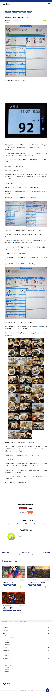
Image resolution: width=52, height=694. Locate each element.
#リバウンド (15, 13)
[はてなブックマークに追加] (26, 524)
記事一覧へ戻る (26, 552)
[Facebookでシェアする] (17, 524)
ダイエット (15, 11)
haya (19, 536)
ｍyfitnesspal (16, 240)
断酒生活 (7, 642)
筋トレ (7, 669)
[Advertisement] (26, 91)
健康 (20, 11)
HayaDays (6, 4)
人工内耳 (7, 652)
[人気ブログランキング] (30, 508)
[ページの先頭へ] (47, 690)
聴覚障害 (6, 650)
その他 (5, 627)
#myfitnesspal (7, 13)
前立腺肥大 (8, 640)
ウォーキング (8, 11)
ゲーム (5, 630)
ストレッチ (8, 667)
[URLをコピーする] (43, 524)
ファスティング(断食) (10, 637)
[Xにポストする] (9, 524)
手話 (7, 655)
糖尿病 (24, 11)
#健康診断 (21, 13)
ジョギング (8, 665)
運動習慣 (29, 11)
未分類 (5, 647)
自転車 (7, 671)
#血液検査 (27, 13)
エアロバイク (8, 663)
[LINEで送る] (34, 524)
